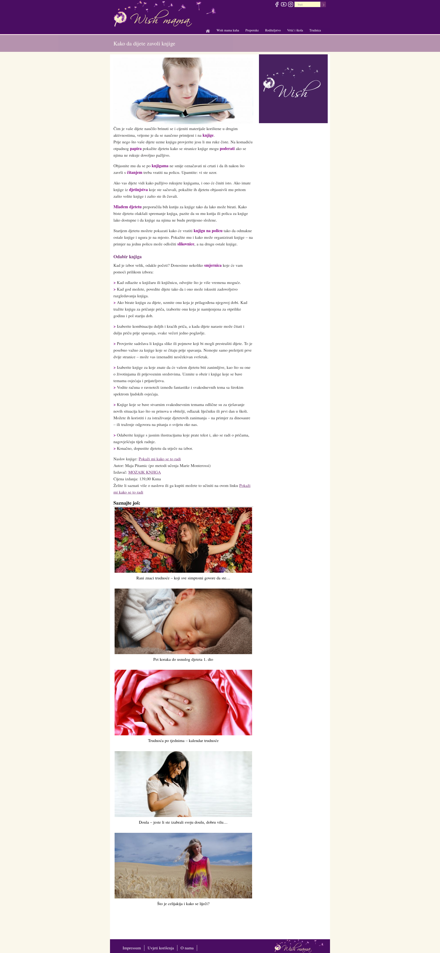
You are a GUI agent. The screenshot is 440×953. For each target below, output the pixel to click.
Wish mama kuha (228, 30)
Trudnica (315, 30)
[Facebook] (277, 5)
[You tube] (283, 5)
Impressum (132, 947)
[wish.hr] (293, 88)
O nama (187, 947)
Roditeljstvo (273, 30)
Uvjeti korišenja (161, 947)
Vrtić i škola (295, 30)
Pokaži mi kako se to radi (160, 458)
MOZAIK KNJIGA (144, 472)
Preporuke (252, 30)
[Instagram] (290, 5)
